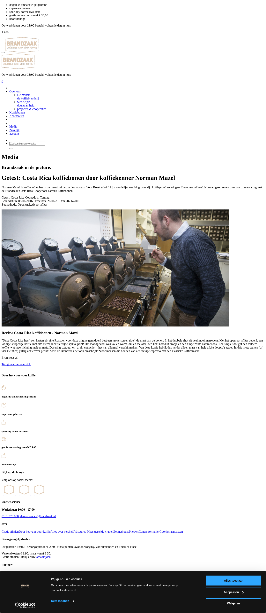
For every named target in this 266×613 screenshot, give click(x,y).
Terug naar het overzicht (16, 364)
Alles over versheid (62, 531)
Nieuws (134, 531)
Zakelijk (14, 130)
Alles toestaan (233, 580)
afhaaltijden (43, 557)
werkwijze (23, 102)
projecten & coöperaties (31, 109)
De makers (23, 95)
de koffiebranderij (28, 98)
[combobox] (27, 144)
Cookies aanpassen (171, 531)
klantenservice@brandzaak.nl (37, 516)
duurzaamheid (25, 105)
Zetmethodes (121, 531)
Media (13, 126)
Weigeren (233, 603)
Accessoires (16, 116)
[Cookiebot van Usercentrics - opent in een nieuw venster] (25, 605)
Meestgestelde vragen (100, 531)
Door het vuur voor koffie (34, 531)
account (14, 133)
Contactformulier (149, 531)
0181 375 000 (10, 516)
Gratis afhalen (10, 531)
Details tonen (60, 600)
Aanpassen (231, 592)
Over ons (15, 91)
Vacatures (80, 531)
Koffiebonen (17, 112)
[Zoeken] (10, 148)
